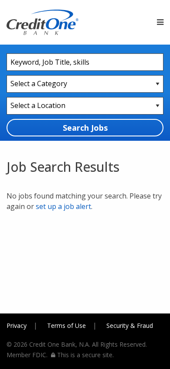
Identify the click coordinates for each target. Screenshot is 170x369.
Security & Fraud (129, 325)
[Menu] (160, 22)
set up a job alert (63, 206)
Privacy (17, 325)
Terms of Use (66, 325)
